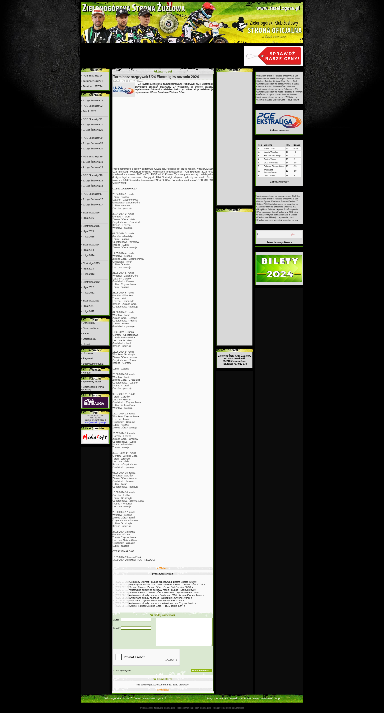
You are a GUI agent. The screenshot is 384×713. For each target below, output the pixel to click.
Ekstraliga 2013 (91, 263)
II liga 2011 (88, 311)
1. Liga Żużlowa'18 (93, 180)
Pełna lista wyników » (279, 242)
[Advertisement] (162, 56)
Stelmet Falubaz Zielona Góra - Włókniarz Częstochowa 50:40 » (163, 592)
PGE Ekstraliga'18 (92, 175)
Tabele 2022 (89, 111)
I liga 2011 (88, 306)
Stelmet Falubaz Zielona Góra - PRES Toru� (278, 100)
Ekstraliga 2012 (91, 282)
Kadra (86, 333)
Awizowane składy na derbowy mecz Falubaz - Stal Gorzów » (162, 589)
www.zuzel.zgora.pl (154, 698)
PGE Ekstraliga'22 (92, 105)
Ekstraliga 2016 (91, 212)
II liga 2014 (88, 255)
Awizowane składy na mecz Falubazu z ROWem (280, 92)
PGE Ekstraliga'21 (92, 119)
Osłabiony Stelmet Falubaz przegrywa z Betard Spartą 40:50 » (163, 581)
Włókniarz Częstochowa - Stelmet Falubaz (277, 94)
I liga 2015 (88, 231)
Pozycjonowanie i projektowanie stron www (233, 698)
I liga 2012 (88, 287)
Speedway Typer (92, 381)
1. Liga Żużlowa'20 (93, 143)
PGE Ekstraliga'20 (92, 138)
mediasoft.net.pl (270, 698)
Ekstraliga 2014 (91, 244)
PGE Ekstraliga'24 (92, 75)
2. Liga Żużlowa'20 (93, 148)
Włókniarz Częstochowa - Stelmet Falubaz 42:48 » (156, 600)
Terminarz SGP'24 (93, 81)
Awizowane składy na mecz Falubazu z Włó (277, 89)
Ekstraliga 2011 (91, 300)
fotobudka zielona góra (164, 708)
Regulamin (88, 358)
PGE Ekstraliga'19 (92, 156)
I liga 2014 (88, 250)
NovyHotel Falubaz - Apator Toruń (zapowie (277, 209)
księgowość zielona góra (224, 708)
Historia (87, 344)
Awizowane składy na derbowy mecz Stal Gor (278, 196)
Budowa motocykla (93, 363)
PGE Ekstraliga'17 (92, 194)
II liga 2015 (88, 236)
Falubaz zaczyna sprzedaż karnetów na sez (277, 220)
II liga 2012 (88, 292)
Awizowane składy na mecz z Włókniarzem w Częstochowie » (162, 603)
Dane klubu (89, 322)
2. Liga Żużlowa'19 (93, 167)
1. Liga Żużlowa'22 (93, 100)
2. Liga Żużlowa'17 (93, 204)
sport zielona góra (203, 708)
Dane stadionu (90, 328)
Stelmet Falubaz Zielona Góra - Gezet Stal (277, 81)
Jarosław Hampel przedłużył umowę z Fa (276, 207)
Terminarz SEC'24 (92, 86)
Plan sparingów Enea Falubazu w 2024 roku (277, 212)
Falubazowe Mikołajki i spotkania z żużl (275, 217)
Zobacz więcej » (279, 130)
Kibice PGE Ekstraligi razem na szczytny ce (277, 204)
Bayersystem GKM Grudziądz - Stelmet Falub (278, 78)
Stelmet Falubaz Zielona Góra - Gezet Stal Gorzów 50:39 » (161, 587)
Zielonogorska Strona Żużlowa (122, 698)
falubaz (240, 708)
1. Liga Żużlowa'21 (93, 124)
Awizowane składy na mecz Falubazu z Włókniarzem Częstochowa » (166, 595)
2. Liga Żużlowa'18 (93, 186)
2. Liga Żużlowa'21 (93, 130)
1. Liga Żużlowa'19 (93, 162)
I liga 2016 (88, 218)
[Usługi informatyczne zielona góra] (95, 442)
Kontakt (87, 372)
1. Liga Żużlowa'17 (93, 199)
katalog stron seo (185, 708)
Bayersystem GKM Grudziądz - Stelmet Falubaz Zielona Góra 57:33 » (167, 584)
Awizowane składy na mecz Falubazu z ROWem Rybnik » (160, 598)
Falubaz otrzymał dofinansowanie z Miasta (277, 215)
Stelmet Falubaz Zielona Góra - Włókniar (276, 86)
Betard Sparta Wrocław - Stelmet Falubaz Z (277, 201)
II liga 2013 (88, 274)
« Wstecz (163, 568)
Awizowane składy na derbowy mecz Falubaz (278, 84)
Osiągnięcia (89, 338)
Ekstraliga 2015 (91, 226)
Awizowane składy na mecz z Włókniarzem (277, 97)
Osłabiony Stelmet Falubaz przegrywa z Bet (277, 76)
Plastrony (88, 353)
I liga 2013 (88, 268)
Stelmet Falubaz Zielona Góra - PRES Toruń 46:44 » (157, 606)
